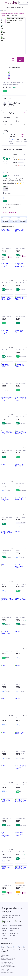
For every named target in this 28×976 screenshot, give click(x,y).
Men (7, 13)
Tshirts (3, 15)
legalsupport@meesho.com (7, 970)
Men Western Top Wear (17, 13)
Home (3, 13)
